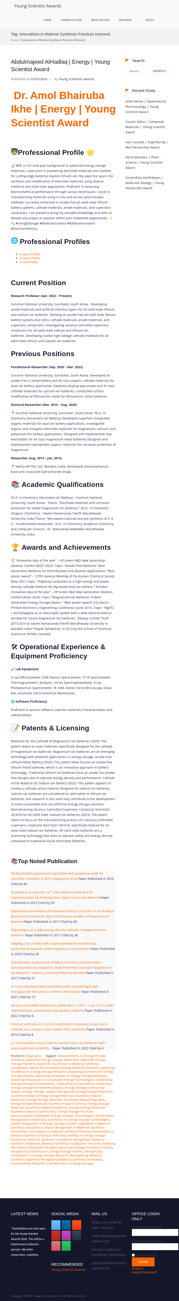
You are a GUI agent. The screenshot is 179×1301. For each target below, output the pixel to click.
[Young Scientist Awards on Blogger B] (76, 1225)
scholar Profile (30, 258)
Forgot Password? (144, 1272)
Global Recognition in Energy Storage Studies (44, 1123)
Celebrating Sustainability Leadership (83, 1084)
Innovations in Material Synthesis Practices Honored (62, 1133)
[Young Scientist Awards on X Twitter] (55, 1225)
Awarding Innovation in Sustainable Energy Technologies (52, 1080)
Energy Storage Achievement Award (37, 1087)
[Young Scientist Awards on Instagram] (66, 1236)
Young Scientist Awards (37, 6)
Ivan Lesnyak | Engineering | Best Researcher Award (147, 144)
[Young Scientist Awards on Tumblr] (76, 1236)
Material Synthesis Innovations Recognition (59, 1139)
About (149, 20)
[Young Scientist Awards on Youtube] (55, 1236)
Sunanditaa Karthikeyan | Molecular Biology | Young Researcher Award (145, 182)
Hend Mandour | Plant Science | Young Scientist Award (144, 162)
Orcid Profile (29, 262)
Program (125, 20)
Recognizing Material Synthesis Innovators (72, 1159)
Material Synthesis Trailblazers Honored (71, 1143)
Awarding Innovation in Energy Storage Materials (71, 1076)
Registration (100, 20)
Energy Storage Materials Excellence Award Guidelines (60, 1105)
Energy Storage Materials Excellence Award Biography (65, 1100)
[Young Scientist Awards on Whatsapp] (66, 1246)
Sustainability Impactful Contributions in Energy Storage (52, 1163)
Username (147, 1227)
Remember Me (146, 1255)
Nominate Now (71, 20)
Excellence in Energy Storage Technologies (79, 1119)
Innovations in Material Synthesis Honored (60, 1131)
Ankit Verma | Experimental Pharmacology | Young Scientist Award (146, 106)
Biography (33, 1056)
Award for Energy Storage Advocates (52, 1060)
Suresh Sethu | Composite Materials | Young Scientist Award (145, 127)
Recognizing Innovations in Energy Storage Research (56, 1153)
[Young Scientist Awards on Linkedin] (66, 1225)
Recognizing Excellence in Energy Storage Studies (47, 1151)
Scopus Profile (30, 254)
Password (146, 1241)
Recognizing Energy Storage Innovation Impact (79, 1147)
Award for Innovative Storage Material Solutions (64, 1068)
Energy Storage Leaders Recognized (48, 1091)
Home (47, 20)
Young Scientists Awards (76, 79)
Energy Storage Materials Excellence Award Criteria (48, 1103)
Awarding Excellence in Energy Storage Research (63, 1070)
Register (138, 1268)
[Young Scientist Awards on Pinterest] (55, 1246)
